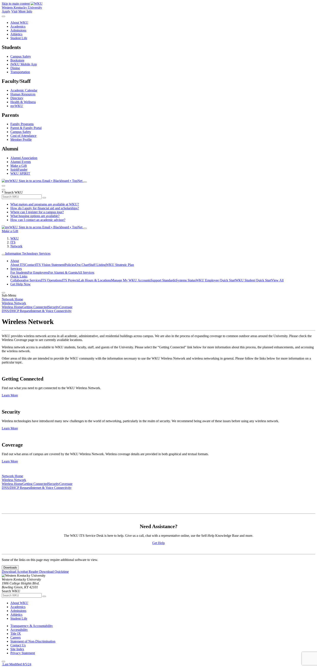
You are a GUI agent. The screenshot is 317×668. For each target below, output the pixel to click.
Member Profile (21, 139)
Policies (70, 265)
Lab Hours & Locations (95, 280)
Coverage (65, 307)
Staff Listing (97, 265)
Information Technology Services (27, 253)
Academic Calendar (23, 90)
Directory (16, 98)
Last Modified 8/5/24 (16, 664)
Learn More (10, 395)
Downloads (10, 567)
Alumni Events (20, 162)
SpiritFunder (18, 169)
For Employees (38, 272)
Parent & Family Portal (26, 128)
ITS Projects (70, 280)
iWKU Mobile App (23, 64)
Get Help (158, 543)
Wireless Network (14, 303)
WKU (14, 238)
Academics (17, 26)
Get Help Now (20, 284)
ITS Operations (51, 280)
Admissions (18, 30)
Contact (30, 265)
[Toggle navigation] (3, 254)
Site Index (17, 649)
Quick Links (18, 276)
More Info (25, 11)
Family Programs (22, 124)
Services (16, 268)
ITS (13, 242)
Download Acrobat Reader (20, 571)
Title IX (15, 633)
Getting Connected (35, 307)
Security (53, 307)
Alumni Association (23, 158)
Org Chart (82, 265)
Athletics (16, 34)
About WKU (19, 22)
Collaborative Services (25, 280)
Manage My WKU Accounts (131, 280)
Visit (14, 11)
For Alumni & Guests (63, 272)
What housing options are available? (35, 216)
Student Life (18, 38)
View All (277, 280)
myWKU (16, 106)
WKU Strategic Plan (120, 265)
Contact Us (18, 645)
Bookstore (17, 60)
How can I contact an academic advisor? (37, 220)
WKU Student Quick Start (253, 280)
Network (16, 246)
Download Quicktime (54, 571)
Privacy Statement (22, 653)
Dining (15, 68)
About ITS (17, 265)
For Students (19, 272)
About (14, 261)
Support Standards (163, 280)
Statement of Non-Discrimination (32, 641)
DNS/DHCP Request (16, 311)
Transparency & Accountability (31, 626)
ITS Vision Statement (50, 265)
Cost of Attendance (23, 135)
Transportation (20, 72)
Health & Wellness (23, 102)
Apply (6, 11)
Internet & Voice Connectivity (51, 311)
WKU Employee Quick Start (215, 280)
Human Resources (22, 94)
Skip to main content (16, 3)
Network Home (12, 299)
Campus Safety (20, 56)
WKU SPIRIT (20, 173)
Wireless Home (12, 307)
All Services (86, 272)
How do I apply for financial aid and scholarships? (44, 208)
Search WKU (12, 192)
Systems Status (186, 280)
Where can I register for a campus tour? (37, 212)
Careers (15, 637)
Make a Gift (18, 165)
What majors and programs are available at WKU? (44, 204)
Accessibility (19, 630)
